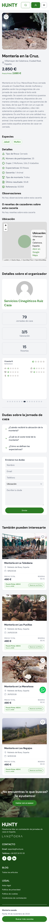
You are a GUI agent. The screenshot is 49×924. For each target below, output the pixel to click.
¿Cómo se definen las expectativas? (19, 448)
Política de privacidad (11, 889)
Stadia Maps (15, 260)
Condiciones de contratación (14, 898)
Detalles (7, 149)
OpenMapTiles (28, 260)
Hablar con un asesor (25, 803)
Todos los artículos (10, 872)
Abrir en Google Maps (36, 252)
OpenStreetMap (40, 260)
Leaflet (6, 260)
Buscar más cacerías (24, 919)
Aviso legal (6, 885)
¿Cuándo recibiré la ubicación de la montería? (25, 429)
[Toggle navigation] (44, 5)
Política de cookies (10, 894)
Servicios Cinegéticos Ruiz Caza (23, 303)
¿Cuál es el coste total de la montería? (22, 438)
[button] (6, 225)
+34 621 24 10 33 (17, 853)
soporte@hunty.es (15, 849)
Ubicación (8, 219)
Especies (8, 136)
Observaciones (11, 193)
